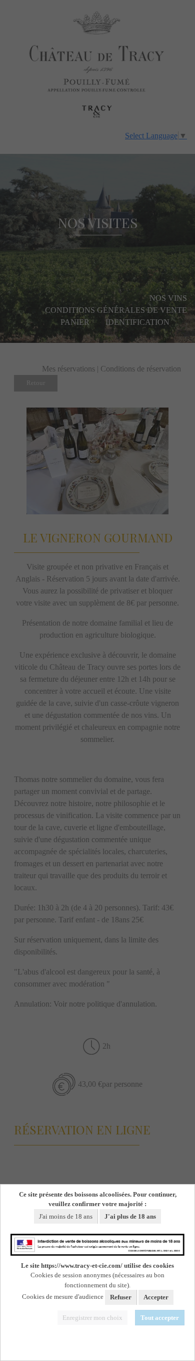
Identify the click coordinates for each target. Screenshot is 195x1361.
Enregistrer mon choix (92, 1317)
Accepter (156, 1297)
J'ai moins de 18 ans (65, 1216)
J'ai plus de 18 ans (130, 1216)
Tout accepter (159, 1317)
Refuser (121, 1297)
